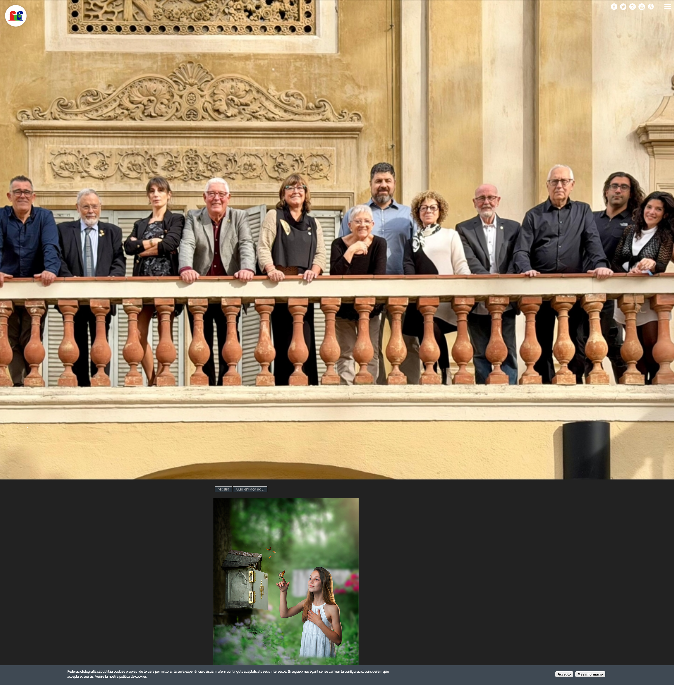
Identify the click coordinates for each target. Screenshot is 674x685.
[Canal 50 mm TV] (651, 7)
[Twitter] (623, 7)
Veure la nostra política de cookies (121, 676)
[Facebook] (614, 7)
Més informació (590, 674)
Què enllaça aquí (250, 489)
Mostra (225, 489)
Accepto (564, 674)
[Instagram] (632, 7)
